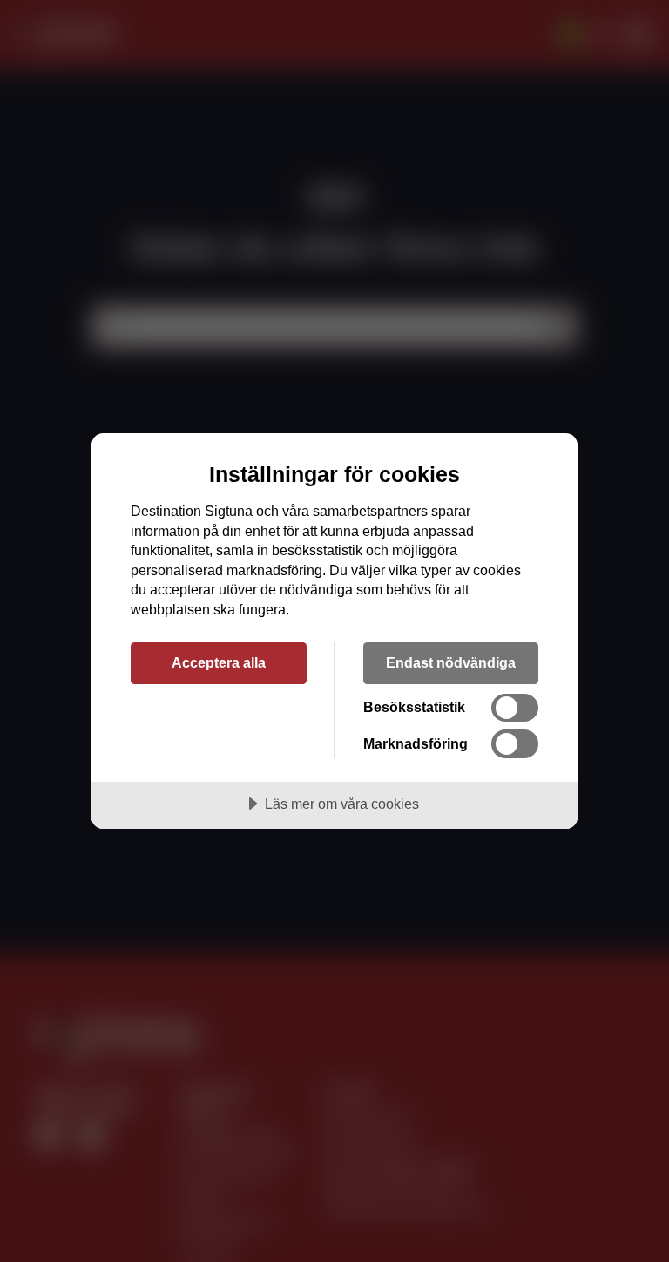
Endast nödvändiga (451, 662)
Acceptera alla (219, 662)
